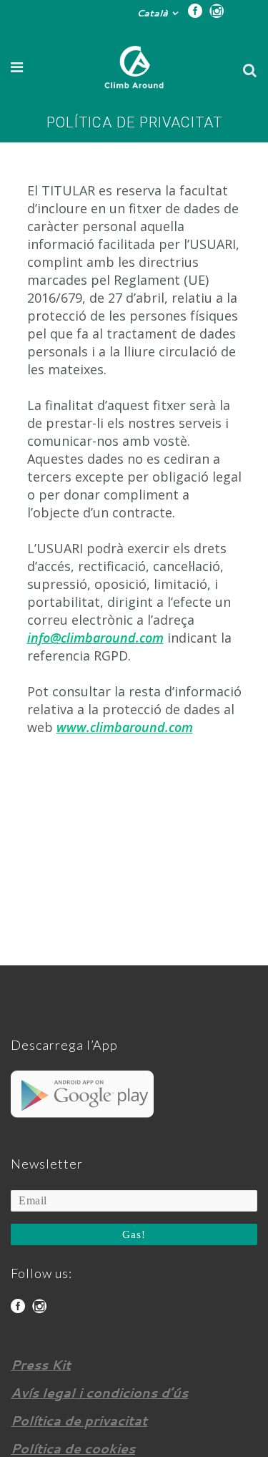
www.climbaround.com (124, 727)
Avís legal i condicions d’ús (99, 1392)
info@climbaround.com (95, 637)
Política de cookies (73, 1448)
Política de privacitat (79, 1420)
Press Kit (41, 1365)
